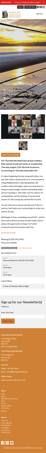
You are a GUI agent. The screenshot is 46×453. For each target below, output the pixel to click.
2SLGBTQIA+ (6, 432)
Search (20, 7)
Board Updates (6, 406)
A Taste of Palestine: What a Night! (27, 2)
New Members (6, 425)
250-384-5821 (30, 7)
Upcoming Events (8, 253)
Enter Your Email (7, 312)
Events (3, 403)
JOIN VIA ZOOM (8, 233)
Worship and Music (25, 248)
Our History (5, 430)
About (3, 396)
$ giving (3, 411)
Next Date (7, 102)
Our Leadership (6, 423)
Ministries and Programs (9, 399)
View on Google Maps (9, 346)
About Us (4, 420)
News (3, 401)
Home (3, 394)
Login (40, 448)
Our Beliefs (5, 428)
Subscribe (8, 321)
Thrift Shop (5, 408)
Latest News (6, 281)
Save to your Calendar (10, 155)
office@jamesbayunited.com (16, 372)
